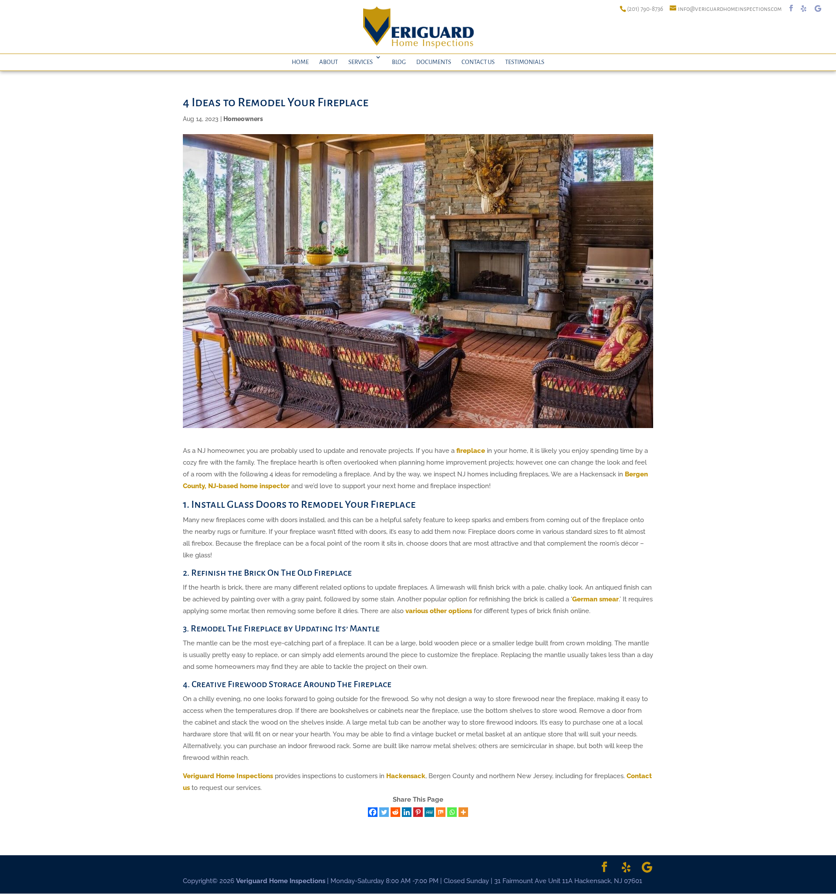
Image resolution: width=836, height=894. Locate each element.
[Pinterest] (418, 812)
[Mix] (440, 812)
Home (300, 62)
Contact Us (478, 62)
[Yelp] (803, 8)
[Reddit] (395, 812)
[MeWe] (429, 812)
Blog (399, 62)
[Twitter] (384, 812)
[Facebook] (373, 812)
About (328, 62)
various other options (438, 611)
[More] (463, 812)
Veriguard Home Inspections (228, 776)
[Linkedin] (406, 812)
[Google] (818, 8)
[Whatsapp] (452, 812)
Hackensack (405, 776)
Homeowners (243, 118)
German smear (595, 599)
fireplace (470, 451)
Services (360, 62)
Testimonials (524, 62)
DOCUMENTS (433, 62)
